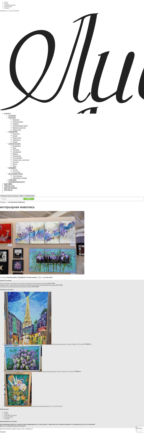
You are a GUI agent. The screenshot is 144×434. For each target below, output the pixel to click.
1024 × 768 (41, 277)
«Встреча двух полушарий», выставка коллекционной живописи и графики (24, 283)
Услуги (6, 3)
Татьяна (3, 277)
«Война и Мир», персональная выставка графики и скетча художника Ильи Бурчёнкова (28, 285)
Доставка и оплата (9, 5)
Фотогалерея (8, 6)
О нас (6, 2)
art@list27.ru (4, 10)
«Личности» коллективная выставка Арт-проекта (16, 286)
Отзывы (6, 8)
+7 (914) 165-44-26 (13, 10)
